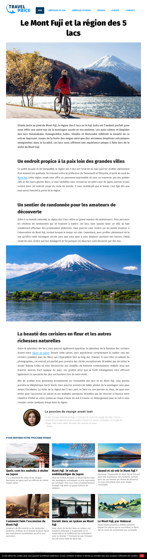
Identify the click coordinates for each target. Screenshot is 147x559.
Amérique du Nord (81, 10)
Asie (40, 10)
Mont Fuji (22, 177)
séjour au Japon (40, 352)
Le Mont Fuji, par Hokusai (114, 521)
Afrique (101, 10)
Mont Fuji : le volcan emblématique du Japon (68, 472)
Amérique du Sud (57, 10)
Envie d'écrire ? (40, 552)
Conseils (130, 10)
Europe (115, 10)
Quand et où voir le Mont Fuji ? (118, 470)
